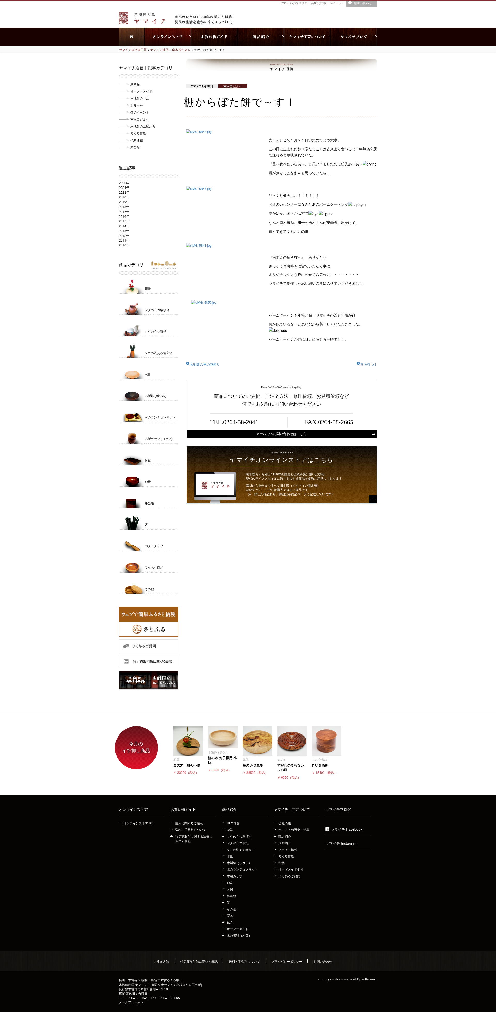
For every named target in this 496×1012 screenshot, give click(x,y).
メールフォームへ (131, 1002)
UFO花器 (233, 823)
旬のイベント (139, 112)
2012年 (124, 235)
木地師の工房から (142, 126)
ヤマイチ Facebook (346, 829)
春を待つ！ (368, 364)
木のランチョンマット (242, 869)
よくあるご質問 (289, 876)
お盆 (230, 882)
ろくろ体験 (138, 133)
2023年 (124, 192)
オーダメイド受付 (290, 869)
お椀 (230, 889)
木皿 (230, 856)
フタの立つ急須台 (239, 836)
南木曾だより (139, 119)
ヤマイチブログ (338, 809)
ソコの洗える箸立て (241, 849)
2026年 (124, 182)
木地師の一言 (139, 98)
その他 (231, 909)
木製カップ (234, 876)
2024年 (124, 187)
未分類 (135, 147)
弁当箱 (231, 896)
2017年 (124, 211)
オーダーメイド (141, 91)
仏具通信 (136, 140)
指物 (281, 862)
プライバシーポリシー (286, 961)
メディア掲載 (287, 849)
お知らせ (136, 105)
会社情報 (284, 823)
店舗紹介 (284, 843)
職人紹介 (284, 836)
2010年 (124, 245)
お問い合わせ (323, 961)
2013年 (124, 230)
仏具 (230, 922)
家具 (230, 915)
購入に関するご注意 (189, 823)
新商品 (135, 84)
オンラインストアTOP (138, 823)
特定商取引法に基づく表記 (199, 961)
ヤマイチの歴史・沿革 (293, 829)
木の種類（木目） (239, 935)
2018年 (124, 206)
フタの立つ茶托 (238, 843)
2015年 (124, 221)
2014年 (124, 225)
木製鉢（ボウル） (239, 862)
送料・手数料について (190, 829)
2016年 (124, 216)
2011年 (124, 240)
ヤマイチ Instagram (342, 843)
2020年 (124, 196)
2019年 (124, 201)
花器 (230, 829)
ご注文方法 (161, 961)
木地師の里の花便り (205, 364)
